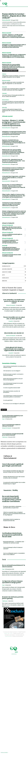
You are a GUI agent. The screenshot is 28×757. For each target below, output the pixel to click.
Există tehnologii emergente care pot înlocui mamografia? (13, 379)
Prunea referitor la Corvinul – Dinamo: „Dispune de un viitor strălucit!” (14, 16)
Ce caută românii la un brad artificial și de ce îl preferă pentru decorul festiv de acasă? (13, 103)
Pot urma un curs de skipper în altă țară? (14, 403)
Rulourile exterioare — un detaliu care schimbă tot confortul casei (13, 542)
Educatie (4, 86)
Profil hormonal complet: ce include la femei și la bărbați (13, 374)
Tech (3, 419)
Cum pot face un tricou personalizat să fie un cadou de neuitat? (13, 95)
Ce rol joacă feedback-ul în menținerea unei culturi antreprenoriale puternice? (10, 241)
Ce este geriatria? (8, 400)
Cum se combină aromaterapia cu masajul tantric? (12, 235)
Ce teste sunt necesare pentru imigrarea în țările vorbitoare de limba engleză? (13, 89)
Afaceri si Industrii (7, 225)
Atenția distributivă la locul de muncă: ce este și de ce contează (14, 477)
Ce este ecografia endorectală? (11, 387)
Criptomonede (8, 636)
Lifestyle (4, 93)
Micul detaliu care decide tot (14, 333)
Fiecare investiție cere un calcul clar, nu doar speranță (14, 318)
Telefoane (4, 437)
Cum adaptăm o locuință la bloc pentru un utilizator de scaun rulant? (14, 301)
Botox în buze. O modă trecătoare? (10, 739)
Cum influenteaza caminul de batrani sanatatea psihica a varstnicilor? (13, 396)
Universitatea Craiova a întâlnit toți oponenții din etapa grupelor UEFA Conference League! (13, 169)
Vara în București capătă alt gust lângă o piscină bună (12, 465)
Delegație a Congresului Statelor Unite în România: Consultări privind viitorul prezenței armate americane (14, 46)
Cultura (4, 74)
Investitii (4, 245)
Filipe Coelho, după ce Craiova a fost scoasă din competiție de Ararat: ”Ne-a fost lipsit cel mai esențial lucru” (13, 196)
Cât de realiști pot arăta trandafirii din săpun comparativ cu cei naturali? (13, 83)
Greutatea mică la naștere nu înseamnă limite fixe (11, 520)
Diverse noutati (6, 20)
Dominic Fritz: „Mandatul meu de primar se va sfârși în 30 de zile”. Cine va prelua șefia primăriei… (13, 161)
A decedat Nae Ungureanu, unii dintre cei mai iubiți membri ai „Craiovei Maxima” (13, 177)
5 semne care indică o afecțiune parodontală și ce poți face (12, 507)
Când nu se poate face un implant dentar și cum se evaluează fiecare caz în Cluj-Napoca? (14, 514)
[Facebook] (14, 755)
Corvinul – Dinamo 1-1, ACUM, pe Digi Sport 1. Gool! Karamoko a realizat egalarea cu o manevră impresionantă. (13, 36)
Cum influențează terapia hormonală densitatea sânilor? (13, 384)
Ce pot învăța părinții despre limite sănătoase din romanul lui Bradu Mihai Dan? (13, 111)
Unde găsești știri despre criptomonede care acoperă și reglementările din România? (11, 249)
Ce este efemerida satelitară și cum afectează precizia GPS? (12, 416)
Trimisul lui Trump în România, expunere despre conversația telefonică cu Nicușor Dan (11, 204)
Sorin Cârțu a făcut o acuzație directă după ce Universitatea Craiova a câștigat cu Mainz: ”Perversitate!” (13, 735)
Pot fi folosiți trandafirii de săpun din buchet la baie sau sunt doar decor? (13, 471)
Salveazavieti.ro (4, 752)
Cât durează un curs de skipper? (11, 370)
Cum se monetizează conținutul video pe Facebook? (11, 425)
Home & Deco (5, 99)
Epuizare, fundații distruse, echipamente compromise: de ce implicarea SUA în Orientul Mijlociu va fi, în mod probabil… (14, 56)
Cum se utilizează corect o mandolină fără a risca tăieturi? (14, 553)
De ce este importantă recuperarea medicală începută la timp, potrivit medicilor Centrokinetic (11, 498)
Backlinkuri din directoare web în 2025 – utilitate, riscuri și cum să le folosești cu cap (12, 228)
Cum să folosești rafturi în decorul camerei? (12, 548)
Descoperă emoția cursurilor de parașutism (11, 391)
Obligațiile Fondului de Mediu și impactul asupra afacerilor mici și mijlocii (13, 76)
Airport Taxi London (8, 633)
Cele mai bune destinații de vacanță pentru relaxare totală (14, 366)
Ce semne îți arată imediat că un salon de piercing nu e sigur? (14, 483)
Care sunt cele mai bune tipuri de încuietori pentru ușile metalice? (12, 743)
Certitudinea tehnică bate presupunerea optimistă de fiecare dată (12, 535)
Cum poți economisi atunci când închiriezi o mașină (11, 255)
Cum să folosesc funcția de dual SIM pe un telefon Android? (12, 434)
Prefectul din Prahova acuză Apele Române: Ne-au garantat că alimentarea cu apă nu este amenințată (14, 729)
